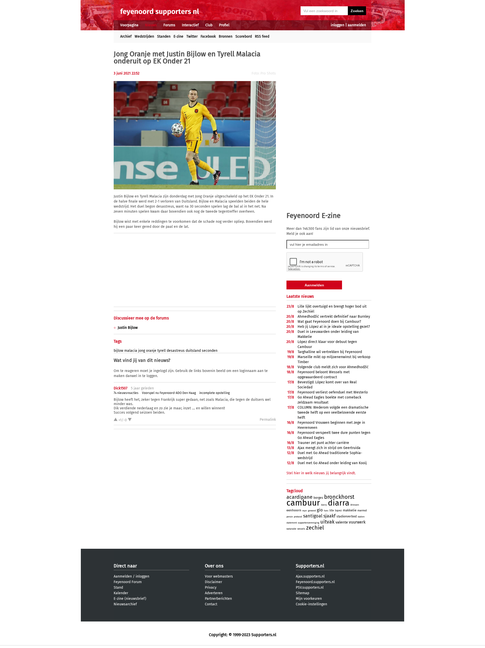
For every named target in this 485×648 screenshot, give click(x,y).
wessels (301, 529)
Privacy (210, 587)
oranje (151, 350)
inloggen (337, 25)
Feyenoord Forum (128, 582)
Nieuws (151, 25)
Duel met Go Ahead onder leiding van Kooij (332, 463)
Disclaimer (213, 582)
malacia (130, 350)
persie (289, 516)
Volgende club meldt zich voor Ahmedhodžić (333, 367)
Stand (118, 587)
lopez (338, 510)
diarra (338, 503)
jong (141, 350)
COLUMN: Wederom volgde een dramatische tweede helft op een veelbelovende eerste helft (333, 412)
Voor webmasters (219, 576)
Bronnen (225, 36)
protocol (298, 516)
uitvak (327, 522)
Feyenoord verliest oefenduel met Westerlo (333, 392)
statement (291, 522)
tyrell (161, 350)
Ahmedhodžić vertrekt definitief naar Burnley (334, 316)
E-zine (178, 36)
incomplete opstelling (214, 393)
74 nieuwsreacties (126, 393)
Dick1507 (120, 388)
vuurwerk (357, 522)
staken (361, 516)
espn (304, 511)
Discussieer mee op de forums (141, 318)
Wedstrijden (144, 36)
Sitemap (302, 593)
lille (331, 510)
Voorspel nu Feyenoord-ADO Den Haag (169, 393)
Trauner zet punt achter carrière (323, 443)
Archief (126, 36)
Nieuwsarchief (125, 604)
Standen (164, 36)
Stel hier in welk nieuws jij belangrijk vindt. (321, 473)
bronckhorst (339, 496)
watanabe (291, 529)
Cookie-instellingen (311, 604)
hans (326, 511)
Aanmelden (123, 576)
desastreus (176, 350)
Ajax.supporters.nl (310, 576)
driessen (354, 505)
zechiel (315, 527)
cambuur (303, 503)
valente (341, 522)
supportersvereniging (308, 522)
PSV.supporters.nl (310, 587)
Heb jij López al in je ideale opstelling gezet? (334, 327)
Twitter (192, 36)
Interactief (190, 25)
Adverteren (214, 593)
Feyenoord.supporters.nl (315, 582)
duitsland (193, 350)
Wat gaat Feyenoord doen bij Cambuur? (329, 321)
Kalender (121, 593)
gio (320, 510)
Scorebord (243, 36)
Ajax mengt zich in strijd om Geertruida (329, 448)
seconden (209, 350)
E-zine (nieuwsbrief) (130, 598)
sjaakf (329, 516)
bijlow (118, 350)
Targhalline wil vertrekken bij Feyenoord (330, 352)
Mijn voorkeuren (309, 598)
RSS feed (262, 36)
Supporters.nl (310, 566)
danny (324, 505)
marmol (362, 510)
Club (208, 25)
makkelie (349, 510)
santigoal (312, 516)
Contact (211, 604)
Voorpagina (129, 25)
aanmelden (357, 25)
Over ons (214, 566)
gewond (312, 510)
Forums (169, 25)
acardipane (299, 497)
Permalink (268, 419)
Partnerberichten (218, 598)
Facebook (208, 36)
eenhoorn (293, 510)
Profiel (224, 25)
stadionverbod (346, 516)
